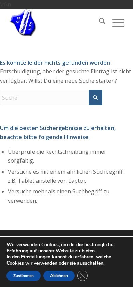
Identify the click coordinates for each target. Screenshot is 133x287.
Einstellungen (35, 257)
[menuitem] (98, 22)
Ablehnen (59, 275)
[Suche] (98, 22)
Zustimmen (23, 275)
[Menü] (114, 22)
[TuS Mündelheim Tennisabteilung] (54, 22)
